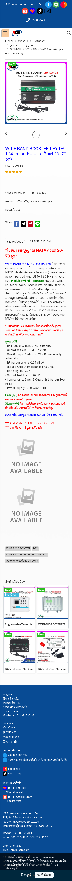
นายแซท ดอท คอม (17, 755)
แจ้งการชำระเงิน (11, 703)
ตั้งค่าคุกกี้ (26, 875)
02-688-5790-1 (22, 833)
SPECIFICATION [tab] (40, 241)
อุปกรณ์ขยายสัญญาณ (41, 201)
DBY (18, 210)
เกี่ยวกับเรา (9, 727)
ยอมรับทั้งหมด (44, 875)
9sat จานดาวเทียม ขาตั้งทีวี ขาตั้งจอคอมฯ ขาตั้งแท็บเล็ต (38, 760)
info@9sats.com (19, 850)
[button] (67, 33)
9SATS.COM (14, 801)
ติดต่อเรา (8, 723)
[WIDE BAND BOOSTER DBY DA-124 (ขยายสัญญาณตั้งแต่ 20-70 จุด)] (36, 93)
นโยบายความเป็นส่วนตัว (41, 864)
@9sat (17, 846)
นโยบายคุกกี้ (11, 868)
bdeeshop (14, 769)
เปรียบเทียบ (40, 193)
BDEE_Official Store (20, 797)
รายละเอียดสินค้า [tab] (16, 241)
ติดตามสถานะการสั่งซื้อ (15, 707)
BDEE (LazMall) (17, 788)
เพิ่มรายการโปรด (17, 193)
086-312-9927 (39, 837)
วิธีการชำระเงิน (11, 699)
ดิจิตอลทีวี (22, 201)
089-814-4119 (20, 837)
